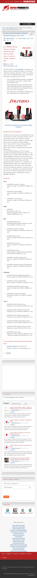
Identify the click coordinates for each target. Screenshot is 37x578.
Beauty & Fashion (13, 27)
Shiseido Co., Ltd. (12, 65)
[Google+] (26, 1)
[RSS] (24, 1)
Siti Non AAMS (18, 536)
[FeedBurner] (34, 1)
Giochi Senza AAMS (18, 533)
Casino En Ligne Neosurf (18, 539)
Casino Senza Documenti (18, 548)
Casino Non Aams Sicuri (18, 535)
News (7, 27)
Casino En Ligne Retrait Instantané (18, 530)
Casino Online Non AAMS (18, 525)
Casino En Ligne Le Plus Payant (18, 531)
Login (21, 1)
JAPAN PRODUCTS (10, 38)
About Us (29, 553)
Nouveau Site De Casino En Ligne (18, 544)
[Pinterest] (32, 1)
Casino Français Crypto (18, 541)
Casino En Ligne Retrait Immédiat (18, 551)
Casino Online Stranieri (18, 549)
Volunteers (22, 553)
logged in (12, 397)
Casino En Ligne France (18, 543)
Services (5, 557)
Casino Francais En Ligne (18, 528)
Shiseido (20, 69)
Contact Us (16, 553)
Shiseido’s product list (12, 346)
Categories (9, 553)
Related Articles (16, 403)
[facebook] (27, 1)
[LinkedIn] (31, 1)
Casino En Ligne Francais (18, 527)
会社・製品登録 (27, 24)
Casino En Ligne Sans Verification (18, 546)
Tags (25, 403)
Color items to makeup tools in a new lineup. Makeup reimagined (18, 126)
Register (17, 1)
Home (3, 27)
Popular (6, 403)
